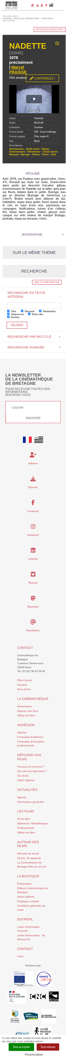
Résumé (29, 311)
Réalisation (49, 311)
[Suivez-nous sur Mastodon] (33, 599)
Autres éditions (25, 896)
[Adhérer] (32, 5)
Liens (20, 956)
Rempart (14, 154)
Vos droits (23, 775)
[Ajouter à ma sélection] (57, 43)
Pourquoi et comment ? (30, 766)
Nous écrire (24, 689)
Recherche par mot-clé (34, 337)
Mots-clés (37, 314)
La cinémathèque (32, 699)
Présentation (24, 706)
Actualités (27, 790)
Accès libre (23, 818)
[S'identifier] (42, 5)
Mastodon (33, 606)
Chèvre (36, 154)
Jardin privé (32, 149)
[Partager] (46, 5)
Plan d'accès (24, 680)
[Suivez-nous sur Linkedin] (33, 551)
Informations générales (30, 801)
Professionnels (25, 827)
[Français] (27, 440)
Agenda (21, 797)
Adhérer (22, 732)
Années (15, 317)
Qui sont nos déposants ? (32, 771)
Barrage (25, 154)
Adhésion (25, 725)
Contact (25, 648)
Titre (13, 311)
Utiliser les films (26, 715)
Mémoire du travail (28, 853)
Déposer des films (27, 710)
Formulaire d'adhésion (30, 736)
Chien (45, 154)
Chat (53, 154)
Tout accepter (21, 1047)
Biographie (32, 234)
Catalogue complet (28, 901)
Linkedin (33, 558)
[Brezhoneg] (51, 5)
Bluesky (33, 582)
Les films (25, 811)
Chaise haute (50, 151)
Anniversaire (16, 149)
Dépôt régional (25, 780)
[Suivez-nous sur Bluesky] (33, 575)
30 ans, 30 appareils (29, 858)
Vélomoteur (34, 151)
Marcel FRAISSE (18, 69)
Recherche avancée (34, 347)
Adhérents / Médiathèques (32, 823)
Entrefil (25, 919)
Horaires (22, 684)
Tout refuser (48, 1047)
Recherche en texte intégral (34, 295)
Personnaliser (34, 1054)
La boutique (28, 876)
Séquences (17, 314)
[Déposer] (37, 5)
